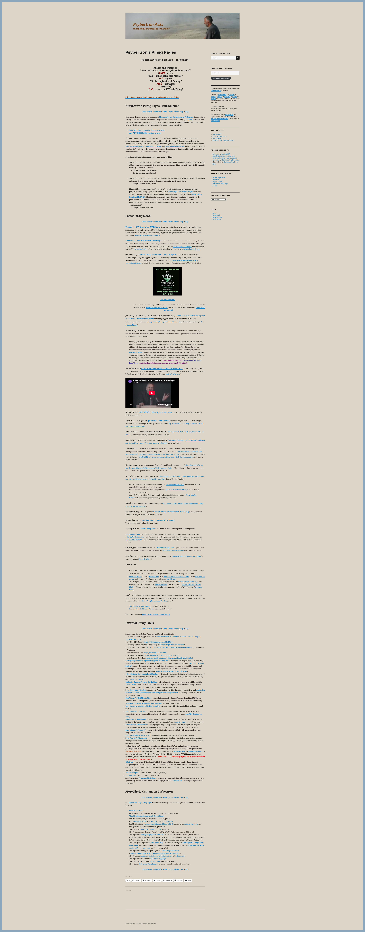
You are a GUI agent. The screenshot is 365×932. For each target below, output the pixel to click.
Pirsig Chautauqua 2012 (165, 548)
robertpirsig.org (180, 722)
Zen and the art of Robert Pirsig (141, 609)
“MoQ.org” (129, 762)
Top (181, 112)
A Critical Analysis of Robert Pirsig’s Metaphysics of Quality (169, 647)
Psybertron (216, 154)
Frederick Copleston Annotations (171, 645)
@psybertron (222, 94)
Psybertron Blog (135, 803)
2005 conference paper (134, 146)
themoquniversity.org (195, 751)
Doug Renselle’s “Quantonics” (136, 738)
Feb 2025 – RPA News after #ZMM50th (142, 227)
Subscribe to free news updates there (147, 235)
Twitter (140, 679)
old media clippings (158, 859)
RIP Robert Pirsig (133, 534)
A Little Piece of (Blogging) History (223, 140)
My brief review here (173, 374)
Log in (214, 213)
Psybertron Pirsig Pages (147, 778)
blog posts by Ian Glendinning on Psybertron (176, 117)
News (165, 112)
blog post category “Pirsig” (151, 829)
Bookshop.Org (215, 120)
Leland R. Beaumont (219, 156)
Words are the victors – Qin (221, 158)
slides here (180, 856)
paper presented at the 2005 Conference (156, 856)
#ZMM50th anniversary (182, 246)
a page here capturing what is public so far (164, 322)
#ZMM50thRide (141, 249)
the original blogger (186, 192)
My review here (174, 424)
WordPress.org (217, 219)
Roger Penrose (217, 138)
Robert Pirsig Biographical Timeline (156, 614)
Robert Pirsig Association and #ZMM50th (158, 255)
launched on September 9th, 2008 (176, 576)
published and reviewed (158, 421)
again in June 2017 (191, 824)
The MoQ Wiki (130, 775)
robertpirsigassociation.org (134, 757)
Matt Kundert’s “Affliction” (136, 711)
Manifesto (234, 158)
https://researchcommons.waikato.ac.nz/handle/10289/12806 (169, 658)
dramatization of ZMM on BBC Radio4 (187, 556)
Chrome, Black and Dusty (175, 484)
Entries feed (216, 215)
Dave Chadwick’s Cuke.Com (135, 690)
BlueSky (219, 96)
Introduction (147, 112)
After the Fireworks (134, 540)
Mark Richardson (135, 576)
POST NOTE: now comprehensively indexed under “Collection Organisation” (166, 457)
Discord (234, 96)
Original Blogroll (218, 182)
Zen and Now (154, 576)
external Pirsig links (136, 352)
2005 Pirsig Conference (170, 851)
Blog (186, 112)
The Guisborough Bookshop (219, 118)
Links (176, 112)
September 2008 (139, 821)
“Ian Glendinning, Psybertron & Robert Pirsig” (146, 816)
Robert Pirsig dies (148, 529)
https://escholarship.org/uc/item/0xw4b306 (162, 655)
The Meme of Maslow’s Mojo (230, 160)
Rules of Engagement (219, 178)
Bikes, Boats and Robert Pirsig (176, 490)
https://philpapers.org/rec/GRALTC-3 (158, 642)
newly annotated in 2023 (174, 146)
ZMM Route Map (156, 843)
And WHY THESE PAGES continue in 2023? (145, 133)
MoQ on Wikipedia (132, 773)
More (171, 112)
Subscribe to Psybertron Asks (221, 78)
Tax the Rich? (217, 134)
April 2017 (154, 821)
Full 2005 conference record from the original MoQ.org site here (155, 853)
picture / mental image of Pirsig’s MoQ (158, 824)
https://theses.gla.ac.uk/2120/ (154, 653)
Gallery (215, 186)
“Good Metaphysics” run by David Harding (141, 674)
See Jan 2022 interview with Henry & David (171, 671)
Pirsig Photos (156, 861)
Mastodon (227, 96)
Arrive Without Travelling (187, 582)
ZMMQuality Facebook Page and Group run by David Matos (147, 661)
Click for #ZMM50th (167, 299)
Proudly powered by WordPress (146, 923)
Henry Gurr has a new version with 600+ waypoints (143, 703)
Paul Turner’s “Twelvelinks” (136, 719)
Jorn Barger (173, 192)
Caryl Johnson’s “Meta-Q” (135, 730)
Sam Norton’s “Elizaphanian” (136, 725)
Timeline (157, 112)
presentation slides (153, 146)
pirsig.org (194, 754)
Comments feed (217, 217)
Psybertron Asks (130, 923)
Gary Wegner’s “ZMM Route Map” (138, 698)
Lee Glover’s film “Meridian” (173, 551)
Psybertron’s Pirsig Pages (220, 184)
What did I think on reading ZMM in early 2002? (147, 130)
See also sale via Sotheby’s (136, 506)
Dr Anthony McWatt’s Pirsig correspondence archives (182, 503)
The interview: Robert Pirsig (139, 606)
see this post (171, 579)
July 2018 (169, 821)
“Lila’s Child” (130, 685)
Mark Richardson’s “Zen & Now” (137, 735)
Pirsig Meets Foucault (135, 537)
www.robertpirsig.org (192, 249)
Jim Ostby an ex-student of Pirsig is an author (142, 706)
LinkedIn (232, 94)
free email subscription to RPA (157, 307)
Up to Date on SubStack (220, 136)
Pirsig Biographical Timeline (152, 835)
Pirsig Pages (147, 803)
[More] (190, 120)
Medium (213, 98)
